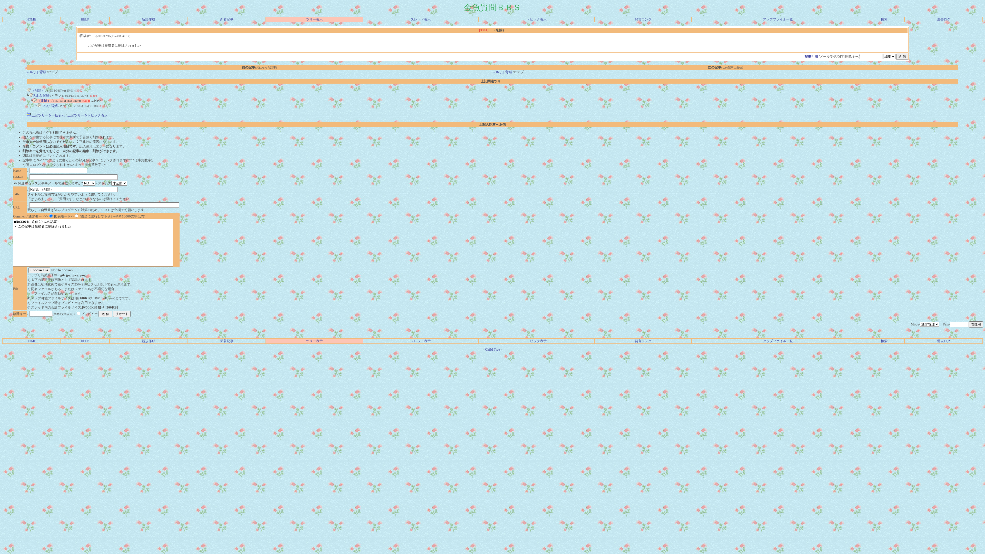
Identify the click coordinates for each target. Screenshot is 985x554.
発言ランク (643, 19)
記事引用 (811, 56)
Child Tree (492, 349)
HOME (31, 19)
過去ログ (943, 19)
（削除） (38, 90)
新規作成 (148, 19)
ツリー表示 (314, 19)
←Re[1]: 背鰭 (36, 72)
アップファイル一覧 (778, 19)
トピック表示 (537, 19)
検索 (884, 19)
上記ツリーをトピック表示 (87, 115)
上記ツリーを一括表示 (48, 115)
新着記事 (226, 19)
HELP (85, 19)
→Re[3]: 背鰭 (502, 72)
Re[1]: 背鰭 (41, 95)
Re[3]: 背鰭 (49, 106)
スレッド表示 (421, 19)
